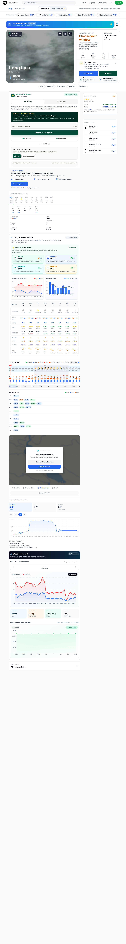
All (24, 514)
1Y (20, 514)
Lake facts (82, 86)
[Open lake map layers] (60, 34)
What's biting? (28, 138)
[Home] (11, 3)
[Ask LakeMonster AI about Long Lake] (115, 63)
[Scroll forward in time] (79, 376)
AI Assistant (102, 3)
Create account (28, 156)
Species (72, 86)
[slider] (44, 386)
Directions (89, 73)
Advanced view (58, 8)
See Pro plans (18, 184)
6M (16, 514)
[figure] (44, 589)
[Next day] (76, 567)
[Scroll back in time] (9, 376)
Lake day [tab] (62, 101)
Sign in (16, 156)
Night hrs (74, 362)
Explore (83, 3)
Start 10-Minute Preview (44, 462)
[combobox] (49, 3)
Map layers (61, 86)
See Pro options (44, 467)
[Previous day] (13, 567)
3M (11, 514)
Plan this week (62, 138)
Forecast (50, 86)
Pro (111, 3)
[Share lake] (65, 34)
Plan (41, 86)
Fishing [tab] (29, 101)
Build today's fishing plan (43, 132)
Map (9, 8)
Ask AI (109, 73)
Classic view (44, 8)
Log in (119, 3)
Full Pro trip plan (45, 143)
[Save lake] (70, 34)
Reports (92, 3)
